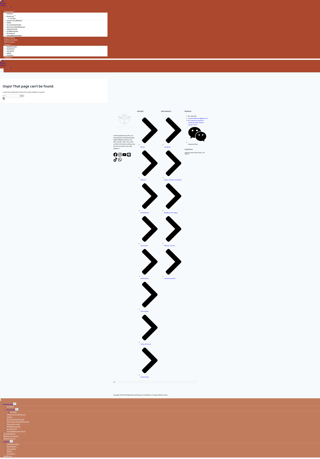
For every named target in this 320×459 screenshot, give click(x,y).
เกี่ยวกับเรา (6, 442)
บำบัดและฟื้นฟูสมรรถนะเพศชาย (14, 36)
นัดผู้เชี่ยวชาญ (8, 57)
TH (10, 7)
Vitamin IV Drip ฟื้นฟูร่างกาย (14, 21)
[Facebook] (115, 155)
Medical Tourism (9, 42)
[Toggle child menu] (14, 403)
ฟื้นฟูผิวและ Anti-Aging (10, 40)
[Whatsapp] (120, 159)
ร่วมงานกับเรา (10, 55)
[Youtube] (124, 155)
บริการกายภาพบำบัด (9, 38)
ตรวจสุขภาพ (10, 14)
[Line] (129, 155)
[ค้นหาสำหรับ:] (11, 96)
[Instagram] (120, 155)
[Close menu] (0, 399)
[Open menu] (2, 70)
